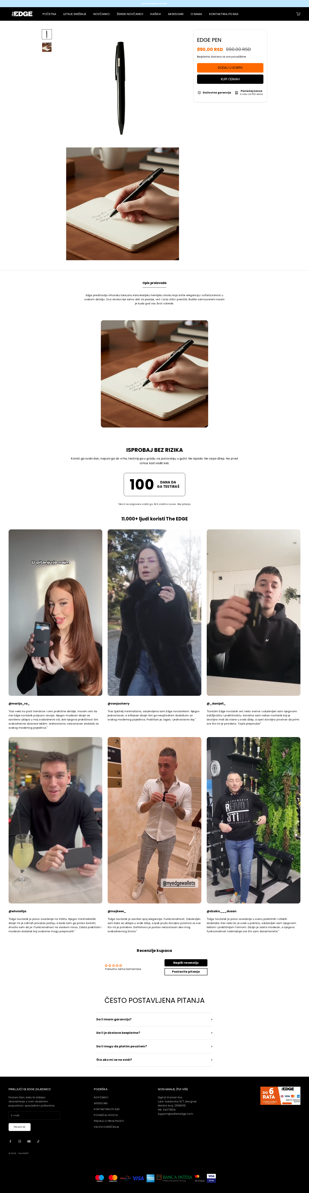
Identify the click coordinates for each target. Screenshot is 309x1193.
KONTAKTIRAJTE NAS (223, 14)
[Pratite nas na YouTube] (29, 1141)
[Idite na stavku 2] (47, 47)
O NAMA (196, 14)
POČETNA (49, 14)
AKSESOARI (175, 14)
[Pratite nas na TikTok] (38, 1141)
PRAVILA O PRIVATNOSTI (109, 1121)
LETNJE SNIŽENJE (74, 14)
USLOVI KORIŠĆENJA (106, 1127)
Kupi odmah (230, 79)
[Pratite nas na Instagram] (19, 1141)
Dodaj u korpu (230, 68)
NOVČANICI (101, 14)
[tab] (154, 283)
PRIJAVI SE (19, 1127)
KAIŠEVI (155, 14)
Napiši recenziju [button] (186, 963)
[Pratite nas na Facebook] (10, 1141)
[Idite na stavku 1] (47, 34)
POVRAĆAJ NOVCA (106, 1115)
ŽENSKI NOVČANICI (130, 14)
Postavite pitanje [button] (186, 972)
